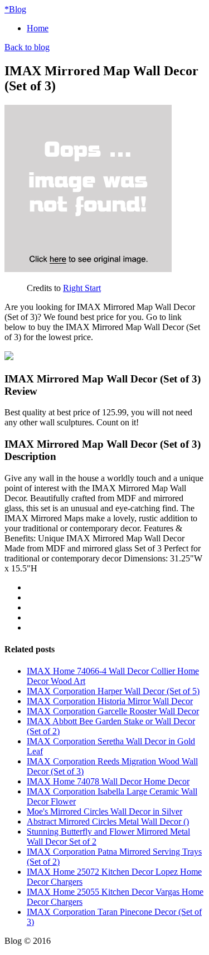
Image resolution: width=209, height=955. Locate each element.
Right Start (82, 288)
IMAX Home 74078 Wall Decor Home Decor (108, 781)
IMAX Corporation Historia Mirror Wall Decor (110, 701)
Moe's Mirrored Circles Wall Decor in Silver (104, 811)
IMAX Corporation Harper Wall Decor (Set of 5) (113, 691)
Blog (15, 9)
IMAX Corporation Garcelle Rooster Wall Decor (113, 711)
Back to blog (27, 47)
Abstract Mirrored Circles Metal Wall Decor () (108, 821)
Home (37, 28)
